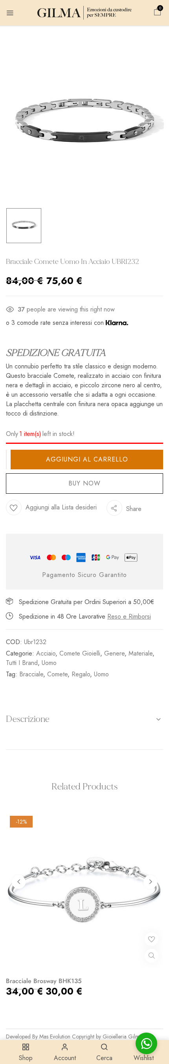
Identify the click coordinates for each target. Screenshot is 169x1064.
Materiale (140, 653)
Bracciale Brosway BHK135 (44, 981)
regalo (81, 674)
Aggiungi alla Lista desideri (61, 507)
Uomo (49, 662)
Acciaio (45, 653)
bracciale (31, 674)
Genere (114, 653)
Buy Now (84, 483)
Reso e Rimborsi (129, 616)
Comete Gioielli (79, 653)
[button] (157, 12)
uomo (101, 674)
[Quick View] (151, 956)
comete (57, 674)
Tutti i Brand (22, 662)
